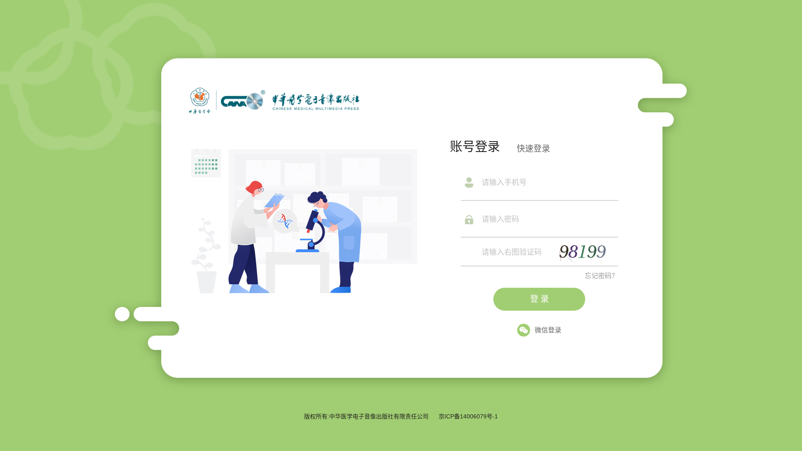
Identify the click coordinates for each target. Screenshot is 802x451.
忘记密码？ (601, 275)
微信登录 (548, 330)
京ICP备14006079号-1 (468, 416)
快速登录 (533, 148)
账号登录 (475, 146)
